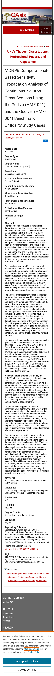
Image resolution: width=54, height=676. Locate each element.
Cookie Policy (34, 652)
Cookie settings (31, 649)
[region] (27, 653)
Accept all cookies (27, 661)
